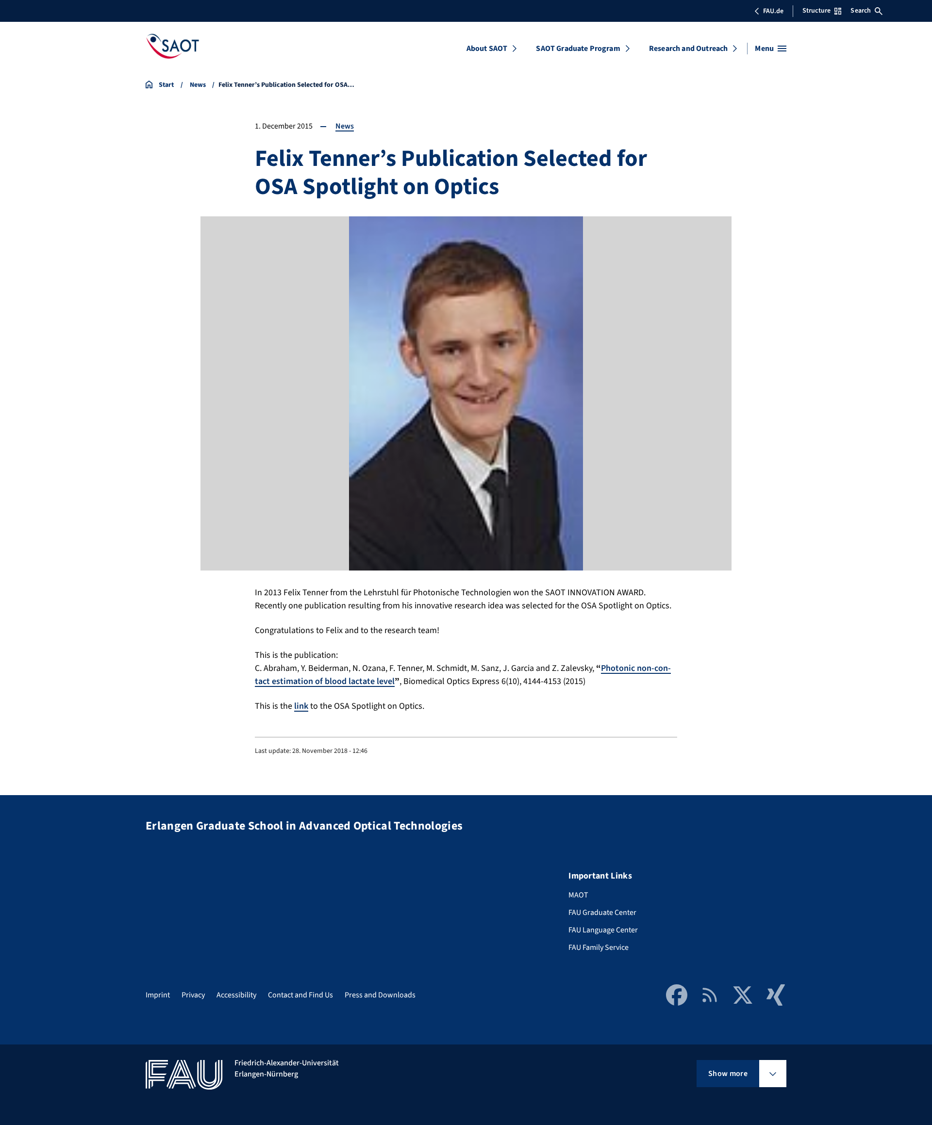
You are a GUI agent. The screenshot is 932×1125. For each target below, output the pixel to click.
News (344, 126)
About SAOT (487, 48)
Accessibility (236, 995)
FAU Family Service (598, 947)
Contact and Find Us (300, 995)
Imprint (158, 995)
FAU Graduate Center (602, 912)
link (301, 706)
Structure (816, 11)
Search (860, 11)
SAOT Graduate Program (578, 48)
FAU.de (773, 11)
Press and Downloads (380, 995)
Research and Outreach (688, 48)
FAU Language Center (603, 930)
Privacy (193, 995)
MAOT (578, 895)
